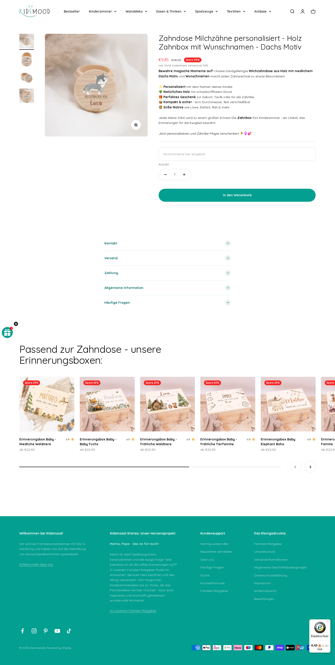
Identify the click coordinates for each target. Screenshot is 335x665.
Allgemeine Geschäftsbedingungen (280, 567)
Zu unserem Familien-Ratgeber (133, 611)
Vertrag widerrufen (214, 544)
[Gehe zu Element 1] (26, 42)
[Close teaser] (16, 324)
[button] (7, 332)
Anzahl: (164, 164)
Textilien (234, 11)
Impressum (262, 583)
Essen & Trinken (168, 11)
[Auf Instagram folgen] (34, 631)
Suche (204, 575)
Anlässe (260, 11)
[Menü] (327, 622)
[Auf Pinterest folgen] (46, 631)
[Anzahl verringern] (165, 174)
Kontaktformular (212, 583)
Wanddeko (134, 11)
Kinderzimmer (100, 11)
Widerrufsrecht (265, 591)
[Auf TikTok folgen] (69, 631)
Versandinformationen (271, 560)
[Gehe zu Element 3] (26, 78)
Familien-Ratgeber (214, 591)
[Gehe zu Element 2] (26, 60)
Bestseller (72, 11)
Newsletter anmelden (216, 552)
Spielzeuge (204, 11)
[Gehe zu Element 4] (26, 97)
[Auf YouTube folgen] (57, 631)
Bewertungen (264, 599)
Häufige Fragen (212, 567)
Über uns (207, 560)
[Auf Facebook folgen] (22, 631)
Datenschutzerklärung (270, 575)
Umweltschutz (264, 552)
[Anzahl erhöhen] (184, 174)
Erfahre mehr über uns (36, 564)
